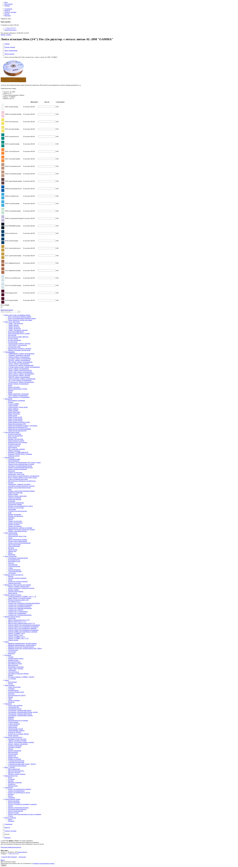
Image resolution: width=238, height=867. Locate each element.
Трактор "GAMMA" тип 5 (16, 636)
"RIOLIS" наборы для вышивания (19, 377)
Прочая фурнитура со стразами (18, 720)
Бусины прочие (13, 338)
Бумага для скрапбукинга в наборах (19, 789)
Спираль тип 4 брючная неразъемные (20, 608)
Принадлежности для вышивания (19, 397)
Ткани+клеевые (9, 685)
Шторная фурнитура (10, 776)
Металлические (13, 665)
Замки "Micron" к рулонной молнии (19, 598)
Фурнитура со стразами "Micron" (18, 734)
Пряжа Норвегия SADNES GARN (19, 422)
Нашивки (11, 717)
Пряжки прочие (13, 757)
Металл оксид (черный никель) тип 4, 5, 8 (21, 623)
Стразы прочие (13, 725)
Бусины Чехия (12, 342)
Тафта (10, 698)
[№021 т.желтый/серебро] (2, 161)
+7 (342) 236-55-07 (13, 854)
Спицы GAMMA (13, 404)
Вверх (3, 860)
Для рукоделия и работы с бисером (19, 343)
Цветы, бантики (13, 735)
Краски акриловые (14, 802)
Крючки (10, 402)
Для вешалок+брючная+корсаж (18, 558)
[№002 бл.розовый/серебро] (2, 117)
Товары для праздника (15, 472)
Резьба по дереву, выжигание (17, 496)
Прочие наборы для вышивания (18, 383)
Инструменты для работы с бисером (19, 348)
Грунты (10, 816)
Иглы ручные (12, 437)
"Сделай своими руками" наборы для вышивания (24, 367)
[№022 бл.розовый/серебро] (2, 176)
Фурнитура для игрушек (16, 507)
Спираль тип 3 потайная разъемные (19, 606)
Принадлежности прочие (16, 440)
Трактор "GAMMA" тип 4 (16, 633)
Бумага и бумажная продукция (18, 479)
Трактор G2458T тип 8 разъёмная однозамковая (23, 630)
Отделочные (12, 652)
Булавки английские (14, 434)
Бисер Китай (12, 335)
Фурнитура (11, 784)
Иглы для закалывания (15, 435)
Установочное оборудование (17, 765)
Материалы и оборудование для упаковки (17, 585)
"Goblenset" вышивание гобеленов (19, 355)
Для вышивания (9, 352)
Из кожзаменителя (14, 559)
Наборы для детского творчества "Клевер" (21, 529)
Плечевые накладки (14, 444)
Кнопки (10, 749)
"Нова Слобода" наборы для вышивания (21, 373)
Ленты (10, 580)
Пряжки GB (12, 755)
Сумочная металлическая (16, 760)
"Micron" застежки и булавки (17, 740)
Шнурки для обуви (14, 772)
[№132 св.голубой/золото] (2, 281)
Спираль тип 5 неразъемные (17, 613)
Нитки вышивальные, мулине (17, 389)
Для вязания (8, 399)
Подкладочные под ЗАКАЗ (16, 695)
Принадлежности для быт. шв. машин (20, 320)
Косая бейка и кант (14, 561)
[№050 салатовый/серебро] (2, 214)
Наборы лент (12, 551)
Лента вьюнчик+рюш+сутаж (17, 536)
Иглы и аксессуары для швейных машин (17, 315)
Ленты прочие (12, 549)
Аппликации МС (13, 707)
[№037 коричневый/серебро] (2, 184)
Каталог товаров (9, 47)
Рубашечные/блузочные (15, 658)
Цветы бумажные (13, 461)
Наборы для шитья (14, 451)
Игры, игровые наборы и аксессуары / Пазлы (22, 477)
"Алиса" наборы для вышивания (18, 363)
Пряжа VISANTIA (14, 414)
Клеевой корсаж (13, 690)
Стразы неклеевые (14, 724)
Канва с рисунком (14, 387)
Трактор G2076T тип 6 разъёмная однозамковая (23, 626)
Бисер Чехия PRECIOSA (16, 332)
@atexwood (22, 857)
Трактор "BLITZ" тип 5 (15, 635)
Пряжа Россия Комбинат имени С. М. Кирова (22, 425)
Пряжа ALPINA (13, 410)
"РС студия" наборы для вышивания (19, 380)
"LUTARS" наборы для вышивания (19, 358)
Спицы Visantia (13, 405)
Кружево (11, 548)
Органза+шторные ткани (16, 692)
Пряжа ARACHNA (14, 412)
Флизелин (11, 702)
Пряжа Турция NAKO (15, 420)
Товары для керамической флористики (20, 467)
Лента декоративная (10, 50)
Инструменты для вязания (16, 400)
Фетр (9, 489)
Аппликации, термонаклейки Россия (20, 714)
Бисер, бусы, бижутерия (12, 322)
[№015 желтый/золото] (2, 124)
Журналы (11, 821)
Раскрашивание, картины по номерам (20, 528)
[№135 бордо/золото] (2, 295)
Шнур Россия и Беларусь (16, 771)
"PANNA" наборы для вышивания (19, 360)
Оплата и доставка (10, 12)
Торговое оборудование (15, 591)
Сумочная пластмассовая (16, 762)
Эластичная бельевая (14, 571)
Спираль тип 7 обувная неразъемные (20, 615)
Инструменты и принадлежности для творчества (23, 476)
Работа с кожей (13, 494)
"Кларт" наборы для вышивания (18, 368)
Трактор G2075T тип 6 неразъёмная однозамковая (24, 625)
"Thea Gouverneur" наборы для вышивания (21, 378)
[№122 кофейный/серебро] (2, 273)
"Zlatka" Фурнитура (14, 328)
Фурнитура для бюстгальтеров (18, 581)
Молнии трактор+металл (12, 616)
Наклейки (11, 518)
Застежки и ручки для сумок (17, 739)
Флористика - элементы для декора (19, 484)
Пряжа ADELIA (13, 409)
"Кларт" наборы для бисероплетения (20, 370)
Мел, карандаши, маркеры (16, 449)
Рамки (10, 392)
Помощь (7, 5)
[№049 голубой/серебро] (2, 206)
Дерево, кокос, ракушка (15, 668)
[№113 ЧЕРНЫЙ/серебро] (2, 228)
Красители (11, 471)
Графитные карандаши (15, 492)
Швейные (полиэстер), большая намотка (21, 647)
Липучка (11, 563)
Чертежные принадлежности (17, 809)
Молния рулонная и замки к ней (18, 600)
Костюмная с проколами (16, 667)
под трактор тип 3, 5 (14, 601)
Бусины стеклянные (14, 340)
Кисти (10, 777)
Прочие (10, 675)
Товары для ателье (14, 445)
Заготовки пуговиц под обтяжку (18, 673)
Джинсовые (12, 618)
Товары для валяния (14, 497)
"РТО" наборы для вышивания (18, 395)
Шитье (10, 553)
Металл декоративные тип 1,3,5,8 (18, 620)
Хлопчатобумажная (14, 569)
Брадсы (10, 796)
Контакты (7, 15)
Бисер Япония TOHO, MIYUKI (18, 337)
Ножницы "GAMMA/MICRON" (18, 452)
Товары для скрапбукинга (16, 791)
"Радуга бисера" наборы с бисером (19, 375)
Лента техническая (10, 556)
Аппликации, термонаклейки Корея (19, 710)
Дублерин (11, 688)
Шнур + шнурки (9, 767)
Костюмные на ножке (15, 663)
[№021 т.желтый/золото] (2, 154)
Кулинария (11, 501)
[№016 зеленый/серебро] (2, 147)
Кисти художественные (15, 811)
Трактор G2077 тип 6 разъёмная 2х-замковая (22, 628)
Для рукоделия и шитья (11, 432)
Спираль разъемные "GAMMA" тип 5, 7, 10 (22, 596)
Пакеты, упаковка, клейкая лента (18, 586)
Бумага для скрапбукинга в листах (19, 792)
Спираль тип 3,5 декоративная (18, 611)
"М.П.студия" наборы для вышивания (20, 372)
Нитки (6, 642)
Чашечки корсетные (14, 583)
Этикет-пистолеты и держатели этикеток (21, 588)
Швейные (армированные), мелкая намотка (22, 645)
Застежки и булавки (14, 747)
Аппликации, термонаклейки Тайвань (20, 715)
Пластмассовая (13, 754)
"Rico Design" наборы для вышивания (20, 362)
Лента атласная (9, 54)
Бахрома (10, 781)
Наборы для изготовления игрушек (19, 487)
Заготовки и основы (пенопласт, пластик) (21, 486)
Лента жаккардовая (14, 544)
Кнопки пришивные (14, 750)
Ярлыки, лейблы (13, 590)
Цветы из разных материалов (17, 469)
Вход (6, 2)
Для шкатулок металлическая (17, 511)
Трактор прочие (13, 640)
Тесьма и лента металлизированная (19, 543)
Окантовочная (12, 564)
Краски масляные (13, 801)
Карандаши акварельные (16, 502)
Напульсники (12, 682)
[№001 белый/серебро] (2, 109)
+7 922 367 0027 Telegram (9, 857)
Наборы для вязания (14, 514)
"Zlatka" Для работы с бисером (18, 330)
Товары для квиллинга (15, 523)
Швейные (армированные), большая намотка (22, 643)
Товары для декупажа (15, 521)
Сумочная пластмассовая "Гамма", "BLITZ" (22, 764)
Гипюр (10, 538)
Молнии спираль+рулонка (12, 595)
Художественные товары (12, 799)
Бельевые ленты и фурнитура (13, 574)
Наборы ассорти (13, 660)
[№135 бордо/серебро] (2, 303)
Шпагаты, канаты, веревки (16, 774)
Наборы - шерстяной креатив (17, 531)
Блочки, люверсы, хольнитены (18, 744)
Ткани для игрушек (14, 687)
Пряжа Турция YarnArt (15, 419)
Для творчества (9, 457)
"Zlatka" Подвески (14, 327)
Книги (10, 819)
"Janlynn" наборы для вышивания (18, 357)
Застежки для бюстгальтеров (17, 578)
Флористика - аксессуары (16, 474)
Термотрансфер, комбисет (16, 730)
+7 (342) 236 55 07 (10, 28)
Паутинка (11, 693)
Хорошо (3, 865)
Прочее (10, 519)
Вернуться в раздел (7, 310)
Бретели (10, 576)
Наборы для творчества (15, 516)
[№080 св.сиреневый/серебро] (2, 221)
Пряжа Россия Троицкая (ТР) (17, 430)
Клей (9, 512)
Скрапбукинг (8, 787)
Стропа (10, 568)
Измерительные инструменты (17, 442)
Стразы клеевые (13, 722)
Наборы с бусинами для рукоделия (19, 350)
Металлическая (13, 752)
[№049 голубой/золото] (2, 199)
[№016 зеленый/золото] (2, 139)
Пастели (10, 482)
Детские (10, 657)
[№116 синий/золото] (2, 236)
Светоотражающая (14, 566)
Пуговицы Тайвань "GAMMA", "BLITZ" (21, 677)
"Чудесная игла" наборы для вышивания (21, 382)
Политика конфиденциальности (11, 847)
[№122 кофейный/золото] (2, 266)
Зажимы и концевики (15, 745)
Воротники (11, 554)
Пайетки (11, 719)
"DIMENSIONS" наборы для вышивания (21, 353)
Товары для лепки (14, 524)
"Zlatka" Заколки (13, 325)
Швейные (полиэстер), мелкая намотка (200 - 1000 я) (25, 648)
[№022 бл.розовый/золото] (2, 169)
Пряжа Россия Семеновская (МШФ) (19, 429)
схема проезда (22, 852)
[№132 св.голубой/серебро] (2, 288)
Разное (6, 680)
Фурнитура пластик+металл (13, 737)
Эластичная (12, 573)
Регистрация (8, 4)
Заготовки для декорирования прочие (20, 466)
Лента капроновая (14, 546)
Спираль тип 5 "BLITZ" (15, 610)
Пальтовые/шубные (14, 662)
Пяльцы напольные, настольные (18, 394)
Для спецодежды (13, 672)
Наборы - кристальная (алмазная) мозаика (21, 491)
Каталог (7, 14)
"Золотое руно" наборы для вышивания (20, 365)
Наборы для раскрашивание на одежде (20, 506)
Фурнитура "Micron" (14, 732)
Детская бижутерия (14, 347)
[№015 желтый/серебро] (2, 132)
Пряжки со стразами (14, 759)
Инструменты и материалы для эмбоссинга (22, 481)
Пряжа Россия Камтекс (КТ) (17, 424)
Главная (6, 44)
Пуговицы (7, 655)
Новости (7, 10)
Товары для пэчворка (15, 526)
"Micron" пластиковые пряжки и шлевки (21, 742)
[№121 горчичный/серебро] (2, 258)
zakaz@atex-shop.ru (10, 30)
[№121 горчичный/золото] (2, 251)
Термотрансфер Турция (15, 729)
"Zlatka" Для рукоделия (15, 323)
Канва (10, 385)
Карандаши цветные (14, 499)
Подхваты (11, 779)
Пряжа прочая (12, 415)
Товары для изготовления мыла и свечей (21, 464)
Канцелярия (12, 509)
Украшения (8, 703)
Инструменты (12, 447)
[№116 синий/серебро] (2, 243)
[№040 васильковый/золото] (2, 191)
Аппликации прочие (14, 709)
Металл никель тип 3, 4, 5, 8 (17, 621)
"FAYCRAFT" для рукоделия (17, 345)
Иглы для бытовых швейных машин (19, 316)
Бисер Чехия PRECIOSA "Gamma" (19, 333)
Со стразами (12, 678)
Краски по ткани (13, 812)
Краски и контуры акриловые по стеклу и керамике (24, 814)
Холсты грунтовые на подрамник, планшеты (22, 804)
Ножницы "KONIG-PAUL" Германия (20, 454)
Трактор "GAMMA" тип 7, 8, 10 (18, 638)
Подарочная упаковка (15, 504)
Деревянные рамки (14, 459)
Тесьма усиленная (14, 700)
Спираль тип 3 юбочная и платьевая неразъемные (24, 603)
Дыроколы (11, 797)
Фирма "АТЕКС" (6, 34)
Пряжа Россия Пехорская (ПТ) (17, 427)
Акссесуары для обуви (15, 705)
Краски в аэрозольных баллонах (18, 807)
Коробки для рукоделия (15, 439)
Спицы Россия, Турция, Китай (18, 407)
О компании (8, 9)
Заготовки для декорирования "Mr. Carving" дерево (24, 462)
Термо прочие (12, 727)
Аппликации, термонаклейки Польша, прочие (23, 712)
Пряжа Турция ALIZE (15, 417)
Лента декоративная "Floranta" (17, 539)
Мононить (11, 653)
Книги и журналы (10, 817)
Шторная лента (13, 786)
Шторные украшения (15, 782)
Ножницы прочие (14, 456)
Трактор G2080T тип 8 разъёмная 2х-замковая (22, 631)
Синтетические (13, 650)
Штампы (11, 794)
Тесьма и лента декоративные (17, 541)
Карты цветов (12, 593)
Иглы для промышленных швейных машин (22, 318)
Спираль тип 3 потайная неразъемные (20, 605)
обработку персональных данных (43, 863)
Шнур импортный (14, 769)
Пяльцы (10, 390)
